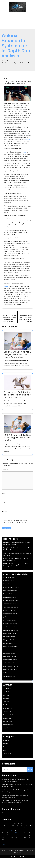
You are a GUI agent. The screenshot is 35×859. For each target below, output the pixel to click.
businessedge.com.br (9, 597)
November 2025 (8, 718)
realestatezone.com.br (10, 669)
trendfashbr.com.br (9, 676)
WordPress (17, 852)
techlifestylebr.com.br (9, 673)
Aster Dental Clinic (8, 850)
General (5, 743)
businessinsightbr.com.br (10, 600)
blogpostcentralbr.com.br (11, 587)
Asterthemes (20, 850)
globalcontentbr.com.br (10, 617)
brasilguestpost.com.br (10, 590)
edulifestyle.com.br (9, 610)
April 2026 (6, 701)
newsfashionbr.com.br (10, 656)
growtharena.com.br (9, 620)
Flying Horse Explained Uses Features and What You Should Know (17, 395)
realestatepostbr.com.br (10, 666)
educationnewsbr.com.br (10, 607)
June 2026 (6, 695)
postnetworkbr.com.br (10, 659)
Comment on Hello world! (10, 813)
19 (11, 835)
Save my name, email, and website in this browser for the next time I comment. (17, 521)
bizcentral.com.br (8, 581)
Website (4, 512)
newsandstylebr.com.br (10, 650)
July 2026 (6, 692)
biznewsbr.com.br (8, 584)
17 (3, 835)
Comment (5, 469)
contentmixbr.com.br (9, 604)
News (5, 747)
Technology (7, 753)
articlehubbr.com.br (9, 577)
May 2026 (6, 698)
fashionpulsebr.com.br (10, 613)
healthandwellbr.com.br (10, 630)
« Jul (3, 844)
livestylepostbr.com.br (10, 646)
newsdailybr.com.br (9, 653)
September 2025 (8, 724)
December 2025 (8, 715)
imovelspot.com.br (9, 636)
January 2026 (7, 711)
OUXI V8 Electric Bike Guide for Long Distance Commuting (17, 437)
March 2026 (6, 705)
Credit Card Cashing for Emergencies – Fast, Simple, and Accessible (17, 354)
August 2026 (7, 688)
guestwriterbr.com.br (9, 627)
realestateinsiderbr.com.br (11, 663)
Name (4, 493)
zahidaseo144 (22, 82)
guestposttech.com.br (10, 623)
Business (6, 79)
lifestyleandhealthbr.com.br (11, 640)
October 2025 (7, 721)
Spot (4, 750)
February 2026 (7, 708)
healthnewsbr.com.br (9, 633)
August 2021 (7, 728)
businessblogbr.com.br (10, 594)
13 (16, 832)
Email (4, 502)
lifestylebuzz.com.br (9, 643)
